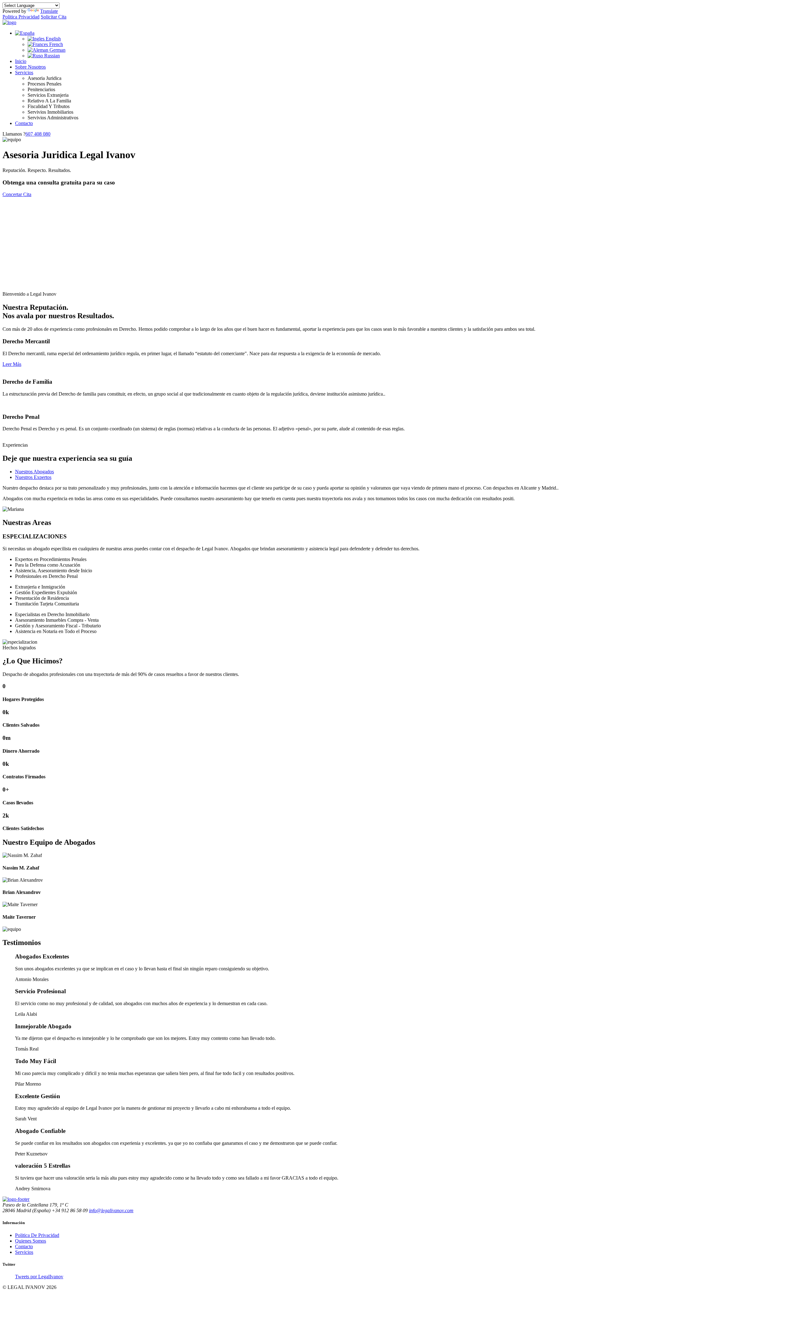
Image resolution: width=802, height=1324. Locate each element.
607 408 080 (37, 134)
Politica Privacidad (21, 16)
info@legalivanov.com (111, 1210)
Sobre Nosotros (30, 67)
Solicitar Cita (53, 16)
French (55, 44)
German (56, 50)
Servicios (24, 72)
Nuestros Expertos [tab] (33, 477)
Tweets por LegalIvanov (39, 1276)
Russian (51, 55)
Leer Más (12, 364)
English (52, 38)
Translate (49, 11)
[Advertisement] (401, 244)
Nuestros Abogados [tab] (34, 471)
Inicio (20, 61)
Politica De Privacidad (37, 1235)
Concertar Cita (17, 194)
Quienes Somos (30, 1241)
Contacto (24, 123)
